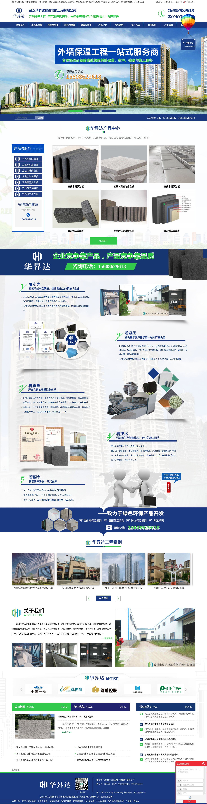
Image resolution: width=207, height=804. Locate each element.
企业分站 (159, 2)
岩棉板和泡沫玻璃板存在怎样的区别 (160, 722)
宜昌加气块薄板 (30, 176)
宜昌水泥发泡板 (30, 165)
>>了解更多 (107, 638)
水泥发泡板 (36, 25)
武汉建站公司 (140, 792)
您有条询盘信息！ (188, 2)
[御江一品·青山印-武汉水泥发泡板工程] (123, 569)
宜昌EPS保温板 (30, 188)
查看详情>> (67, 732)
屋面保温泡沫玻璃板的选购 (89, 747)
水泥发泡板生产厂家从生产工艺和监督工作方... (165, 753)
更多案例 (103, 598)
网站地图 (166, 2)
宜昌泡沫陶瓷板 (30, 170)
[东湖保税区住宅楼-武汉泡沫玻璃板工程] (33, 569)
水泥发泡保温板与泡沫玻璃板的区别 (33, 753)
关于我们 (168, 25)
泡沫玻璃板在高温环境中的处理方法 (93, 760)
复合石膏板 (86, 25)
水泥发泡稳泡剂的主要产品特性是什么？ (162, 738)
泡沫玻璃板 (53, 25)
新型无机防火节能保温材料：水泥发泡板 (75, 716)
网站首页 (20, 25)
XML (177, 2)
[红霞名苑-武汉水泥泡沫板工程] (169, 569)
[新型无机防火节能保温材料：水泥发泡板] (34, 726)
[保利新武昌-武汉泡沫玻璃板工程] (78, 569)
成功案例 (119, 25)
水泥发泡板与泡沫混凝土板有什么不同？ (35, 760)
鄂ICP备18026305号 (104, 792)
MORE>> (103, 241)
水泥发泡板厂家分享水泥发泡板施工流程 (96, 753)
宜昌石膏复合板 (30, 182)
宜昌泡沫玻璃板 (30, 159)
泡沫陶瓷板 (69, 25)
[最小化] (203, 763)
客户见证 (135, 25)
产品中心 (102, 25)
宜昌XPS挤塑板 (30, 194)
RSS (172, 2)
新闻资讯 (152, 25)
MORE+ (64, 707)
